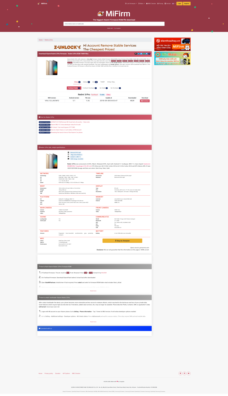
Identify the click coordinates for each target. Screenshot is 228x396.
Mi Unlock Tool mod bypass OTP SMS (63, 127)
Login (179, 3)
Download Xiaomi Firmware (78, 391)
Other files (111, 82)
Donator (57, 373)
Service (168, 3)
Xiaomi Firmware (67, 391)
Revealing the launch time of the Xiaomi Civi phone (66, 132)
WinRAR (104, 273)
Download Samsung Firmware (157, 391)
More (142, 3)
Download (146, 101)
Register (186, 3)
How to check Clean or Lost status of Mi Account (66, 130)
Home (41, 40)
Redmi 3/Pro (49, 40)
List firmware (131, 3)
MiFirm (44, 3)
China (77, 82)
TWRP (102, 82)
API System (66, 373)
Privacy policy (49, 373)
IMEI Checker (151, 3)
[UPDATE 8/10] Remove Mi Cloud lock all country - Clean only (70, 122)
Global (86, 82)
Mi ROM (95, 391)
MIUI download (89, 391)
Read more (93, 291)
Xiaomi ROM (111, 391)
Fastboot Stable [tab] (73, 88)
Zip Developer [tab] (115, 88)
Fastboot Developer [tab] (89, 88)
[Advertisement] (110, 72)
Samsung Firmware (119, 391)
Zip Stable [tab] (103, 88)
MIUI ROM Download (103, 391)
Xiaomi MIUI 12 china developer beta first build (65, 124)
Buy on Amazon (123, 241)
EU (95, 82)
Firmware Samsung (145, 391)
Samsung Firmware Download (132, 391)
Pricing (160, 3)
